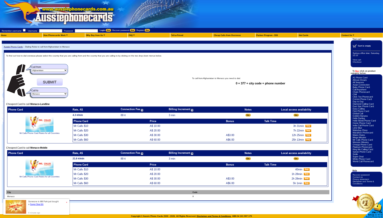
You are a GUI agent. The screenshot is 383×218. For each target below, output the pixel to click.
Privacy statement (361, 179)
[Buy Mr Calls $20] (308, 130)
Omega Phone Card (362, 144)
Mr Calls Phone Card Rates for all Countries (39, 133)
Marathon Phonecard (363, 132)
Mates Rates (359, 135)
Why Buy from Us (94, 35)
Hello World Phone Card (364, 120)
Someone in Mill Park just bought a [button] (43, 203)
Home (4, 35)
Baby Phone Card (361, 87)
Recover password (361, 175)
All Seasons (358, 82)
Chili (355, 94)
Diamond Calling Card (363, 104)
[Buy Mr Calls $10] (308, 126)
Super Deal (358, 156)
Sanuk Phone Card (362, 152)
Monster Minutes (361, 142)
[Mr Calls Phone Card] (39, 131)
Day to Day (358, 101)
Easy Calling (359, 109)
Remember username (12, 31)
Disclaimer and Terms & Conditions (214, 216)
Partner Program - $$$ (267, 35)
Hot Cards (303, 35)
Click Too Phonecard (363, 97)
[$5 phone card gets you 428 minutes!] (70, 27)
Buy (357, 71)
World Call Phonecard (363, 161)
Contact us (358, 177)
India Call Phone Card (363, 125)
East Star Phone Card (363, 106)
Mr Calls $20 (81, 130)
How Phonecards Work (54, 35)
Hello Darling (359, 118)
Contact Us (347, 35)
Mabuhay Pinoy (360, 130)
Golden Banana (360, 116)
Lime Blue (357, 128)
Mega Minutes (359, 137)
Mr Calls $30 (81, 135)
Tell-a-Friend (177, 35)
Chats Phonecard (361, 92)
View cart (357, 60)
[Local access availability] (296, 115)
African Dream (360, 80)
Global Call (358, 113)
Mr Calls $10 (81, 125)
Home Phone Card (362, 123)
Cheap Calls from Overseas (227, 35)
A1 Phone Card (360, 77)
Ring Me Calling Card (363, 149)
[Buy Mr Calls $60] (308, 140)
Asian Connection (361, 85)
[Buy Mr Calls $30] (308, 135)
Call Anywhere (359, 89)
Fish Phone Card (361, 111)
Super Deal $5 (36, 204)
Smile (355, 154)
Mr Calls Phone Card (363, 140)
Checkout (357, 62)
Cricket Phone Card (362, 99)
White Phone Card (361, 159)
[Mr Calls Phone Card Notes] (248, 115)
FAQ (131, 35)
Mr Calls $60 (81, 139)
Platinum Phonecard (362, 147)
